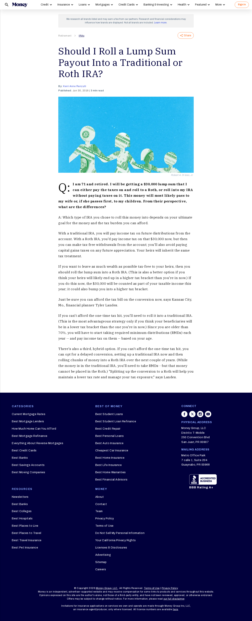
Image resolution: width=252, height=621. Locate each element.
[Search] (6, 4)
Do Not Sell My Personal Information (120, 533)
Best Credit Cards (24, 450)
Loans (83, 4)
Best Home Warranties (110, 472)
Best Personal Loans (109, 436)
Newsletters (20, 496)
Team (99, 511)
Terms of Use (104, 525)
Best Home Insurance (110, 457)
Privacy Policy (104, 518)
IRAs (81, 35)
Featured (201, 4)
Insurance (63, 4)
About (99, 496)
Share (187, 35)
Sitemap (101, 562)
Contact (101, 504)
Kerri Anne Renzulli (74, 86)
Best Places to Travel (26, 533)
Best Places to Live (25, 525)
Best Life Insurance (108, 465)
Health (182, 4)
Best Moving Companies (28, 472)
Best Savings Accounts (28, 465)
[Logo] (19, 4)
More (218, 4)
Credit (45, 4)
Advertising (103, 554)
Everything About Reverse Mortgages (37, 443)
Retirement (64, 35)
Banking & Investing (156, 4)
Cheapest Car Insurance (111, 450)
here (175, 609)
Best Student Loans (109, 414)
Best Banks (20, 457)
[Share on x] (192, 414)
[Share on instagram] (200, 414)
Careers (100, 569)
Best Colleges (22, 511)
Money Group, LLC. (107, 588)
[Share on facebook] (184, 414)
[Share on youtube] (208, 414)
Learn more (160, 22)
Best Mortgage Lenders (28, 421)
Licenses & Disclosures (111, 547)
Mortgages (102, 4)
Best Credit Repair (107, 428)
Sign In (242, 4)
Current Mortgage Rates (28, 414)
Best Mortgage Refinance (29, 436)
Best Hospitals (22, 518)
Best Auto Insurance (109, 443)
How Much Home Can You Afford (34, 428)
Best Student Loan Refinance (115, 421)
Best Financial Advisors (111, 479)
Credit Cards (127, 4)
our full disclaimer (173, 598)
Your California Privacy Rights (115, 540)
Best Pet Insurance (25, 547)
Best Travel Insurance (27, 540)
